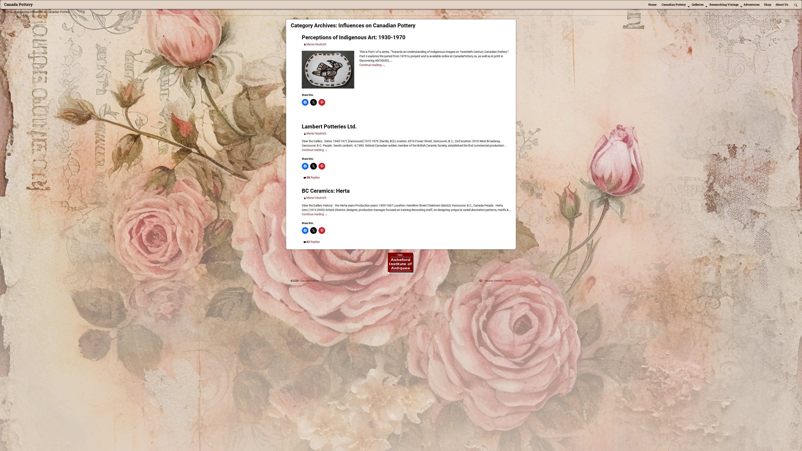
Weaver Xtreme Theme (498, 280)
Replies (313, 177)
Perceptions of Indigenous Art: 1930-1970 (353, 37)
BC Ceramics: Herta (326, 191)
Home (652, 4)
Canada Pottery (18, 4)
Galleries (698, 4)
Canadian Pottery (674, 4)
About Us (781, 4)
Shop (767, 4)
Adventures (752, 4)
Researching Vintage (724, 4)
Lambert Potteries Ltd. (329, 126)
